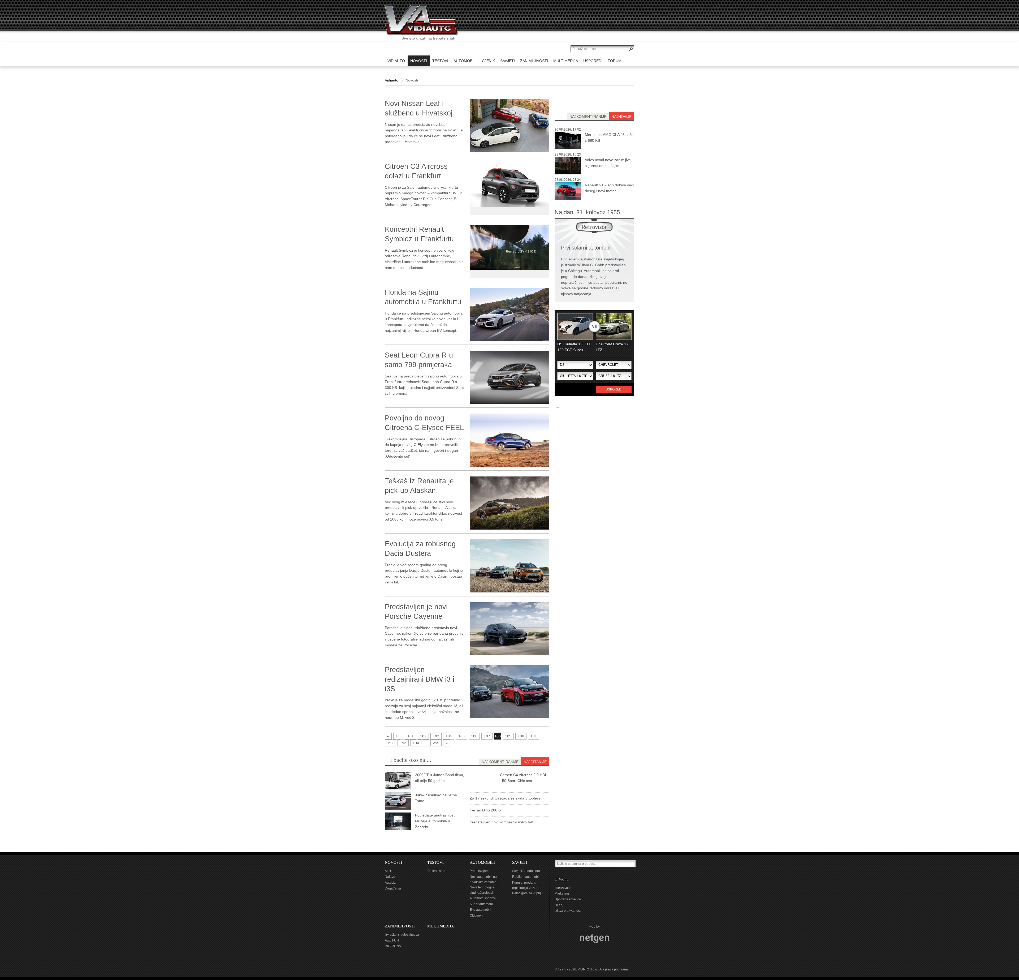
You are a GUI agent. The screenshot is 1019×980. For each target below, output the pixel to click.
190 (521, 736)
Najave (390, 877)
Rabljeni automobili (526, 877)
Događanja (393, 888)
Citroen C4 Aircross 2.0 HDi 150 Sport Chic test (523, 778)
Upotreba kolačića (568, 899)
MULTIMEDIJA (440, 926)
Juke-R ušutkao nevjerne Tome (436, 798)
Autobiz (390, 882)
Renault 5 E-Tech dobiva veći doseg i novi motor (609, 188)
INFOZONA (393, 946)
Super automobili (482, 904)
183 (436, 736)
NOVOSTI (393, 862)
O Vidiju (562, 879)
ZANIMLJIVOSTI (400, 926)
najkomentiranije (587, 116)
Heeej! (559, 905)
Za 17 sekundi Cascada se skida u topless (505, 798)
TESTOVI (435, 862)
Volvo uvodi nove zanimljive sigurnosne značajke (608, 163)
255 (436, 743)
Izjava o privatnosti (568, 911)
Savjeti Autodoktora (526, 871)
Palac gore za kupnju (527, 893)
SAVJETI (519, 862)
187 (487, 736)
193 (403, 743)
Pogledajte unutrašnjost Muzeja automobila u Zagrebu (435, 821)
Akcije (389, 871)
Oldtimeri (476, 915)
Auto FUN (392, 940)
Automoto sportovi (483, 898)
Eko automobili (480, 910)
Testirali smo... (437, 871)
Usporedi (614, 389)
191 (533, 736)
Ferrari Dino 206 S (485, 810)
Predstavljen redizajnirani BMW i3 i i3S (419, 679)
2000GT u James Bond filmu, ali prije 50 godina (439, 778)
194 (416, 743)
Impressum (563, 887)
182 (423, 736)
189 (508, 736)
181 (410, 736)
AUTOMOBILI (482, 862)
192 (390, 743)
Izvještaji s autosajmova (402, 934)
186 (474, 736)
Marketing (562, 893)
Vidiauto (391, 80)
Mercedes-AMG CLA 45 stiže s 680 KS (609, 137)
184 (449, 736)
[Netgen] (594, 938)
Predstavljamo (480, 871)
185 (461, 736)
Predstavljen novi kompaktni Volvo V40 (502, 822)
